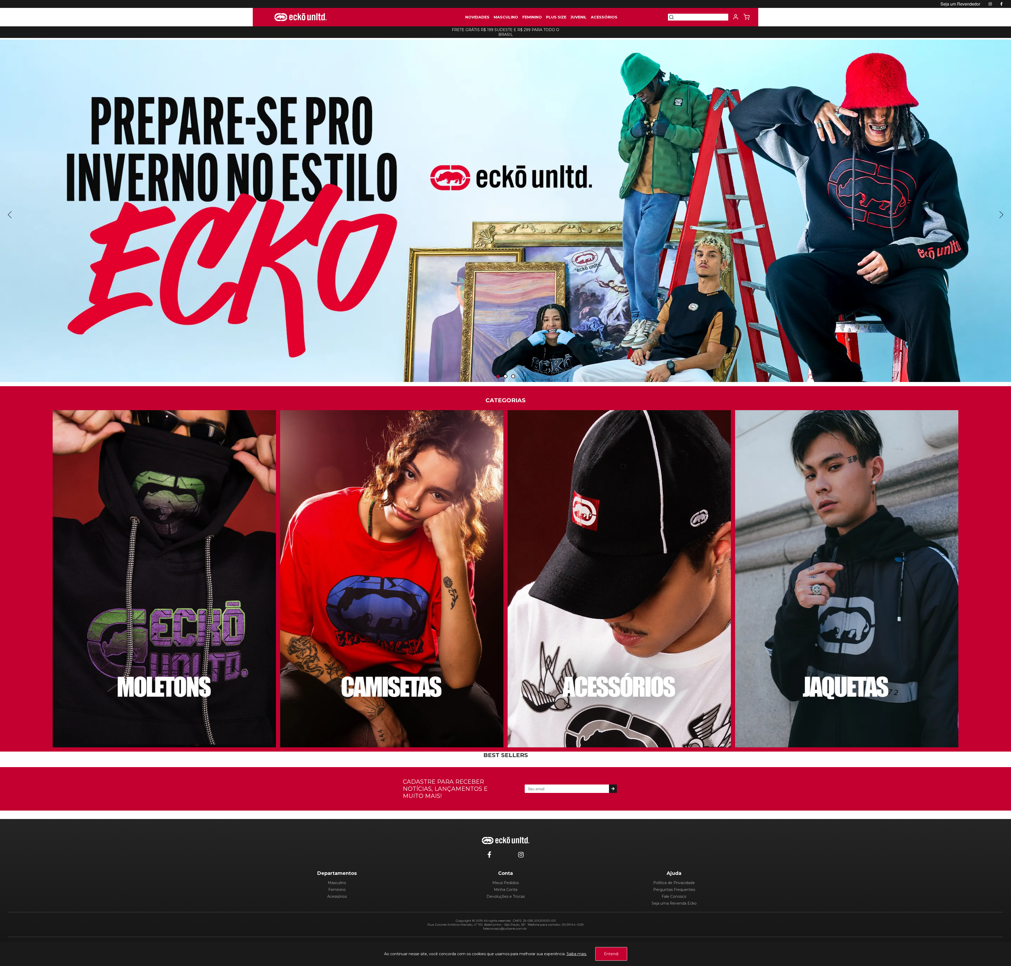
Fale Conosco (674, 896)
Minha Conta (505, 889)
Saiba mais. (577, 954)
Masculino (337, 882)
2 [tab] (505, 376)
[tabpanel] (505, 211)
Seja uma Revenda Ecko (674, 903)
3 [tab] (513, 376)
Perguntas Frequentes (674, 889)
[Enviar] (613, 788)
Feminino (337, 889)
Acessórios (337, 896)
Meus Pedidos (505, 882)
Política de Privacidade (674, 882)
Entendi (611, 954)
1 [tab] (498, 376)
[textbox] (701, 17)
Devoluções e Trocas (506, 896)
